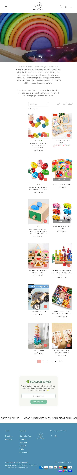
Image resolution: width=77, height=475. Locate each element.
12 (56, 361)
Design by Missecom (11, 465)
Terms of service (12, 467)
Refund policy (23, 465)
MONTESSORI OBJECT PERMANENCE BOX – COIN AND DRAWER (38, 231)
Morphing (13, 462)
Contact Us (24, 452)
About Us (8, 439)
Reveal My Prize (38, 402)
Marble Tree (38, 350)
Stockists (23, 446)
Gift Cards (23, 443)
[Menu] (6, 6)
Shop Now (9, 436)
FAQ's (22, 449)
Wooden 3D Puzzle (61, 184)
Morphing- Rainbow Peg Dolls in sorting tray (62, 273)
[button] (60, 6)
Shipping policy (23, 467)
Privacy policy (33, 465)
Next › (60, 361)
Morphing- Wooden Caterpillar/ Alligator (38, 146)
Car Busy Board (38, 311)
